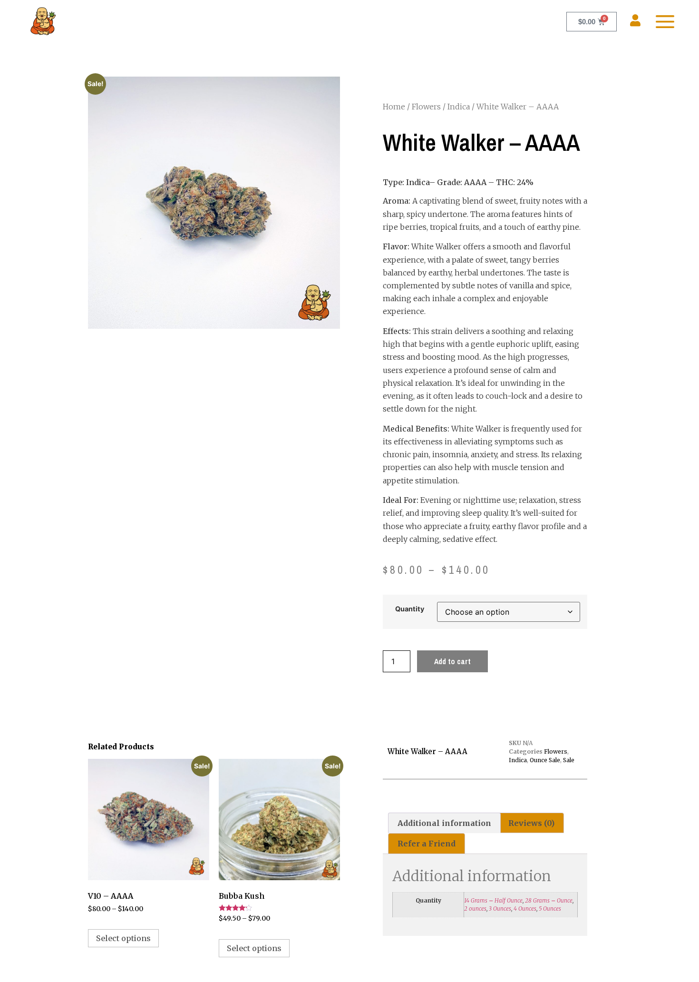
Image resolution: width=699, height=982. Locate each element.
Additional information (444, 823)
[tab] (444, 823)
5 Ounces (550, 908)
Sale (568, 760)
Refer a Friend (427, 843)
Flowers (426, 106)
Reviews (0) (531, 823)
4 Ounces (525, 908)
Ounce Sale (545, 760)
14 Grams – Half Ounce (493, 900)
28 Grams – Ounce (549, 900)
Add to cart (452, 661)
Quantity (409, 609)
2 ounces (475, 908)
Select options (123, 938)
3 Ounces (500, 908)
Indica (458, 106)
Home (394, 106)
